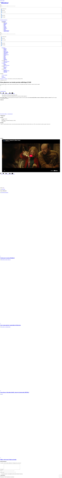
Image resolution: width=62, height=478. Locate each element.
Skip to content (2, 0)
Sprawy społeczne (6, 54)
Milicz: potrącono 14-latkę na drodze (8, 459)
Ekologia (5, 49)
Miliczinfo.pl (2, 78)
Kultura (5, 58)
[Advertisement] (31, 107)
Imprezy (5, 50)
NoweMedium (4, 21)
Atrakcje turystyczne (6, 61)
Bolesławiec (5, 23)
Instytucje (5, 64)
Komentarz (2, 469)
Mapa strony (5, 71)
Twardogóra (5, 28)
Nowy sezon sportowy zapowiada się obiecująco (10, 325)
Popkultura (5, 59)
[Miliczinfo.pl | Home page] (4, 3)
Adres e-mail (2, 472)
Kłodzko (5, 24)
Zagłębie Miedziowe (6, 30)
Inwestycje (5, 48)
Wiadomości (3, 47)
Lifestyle (5, 55)
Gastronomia (5, 62)
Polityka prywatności (6, 70)
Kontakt (5, 67)
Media (3, 187)
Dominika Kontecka (3, 91)
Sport (4, 56)
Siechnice (5, 26)
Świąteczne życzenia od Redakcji (7, 257)
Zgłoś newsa (5, 66)
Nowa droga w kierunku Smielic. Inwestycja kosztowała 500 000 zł (14, 392)
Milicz (4, 25)
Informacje (5, 78)
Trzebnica (5, 27)
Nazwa (1, 470)
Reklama (5, 68)
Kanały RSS (5, 72)
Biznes (5, 57)
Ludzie (5, 63)
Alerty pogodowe (6, 52)
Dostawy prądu (6, 51)
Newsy (3, 76)
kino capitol (3, 189)
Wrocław (5, 29)
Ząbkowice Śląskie (6, 31)
